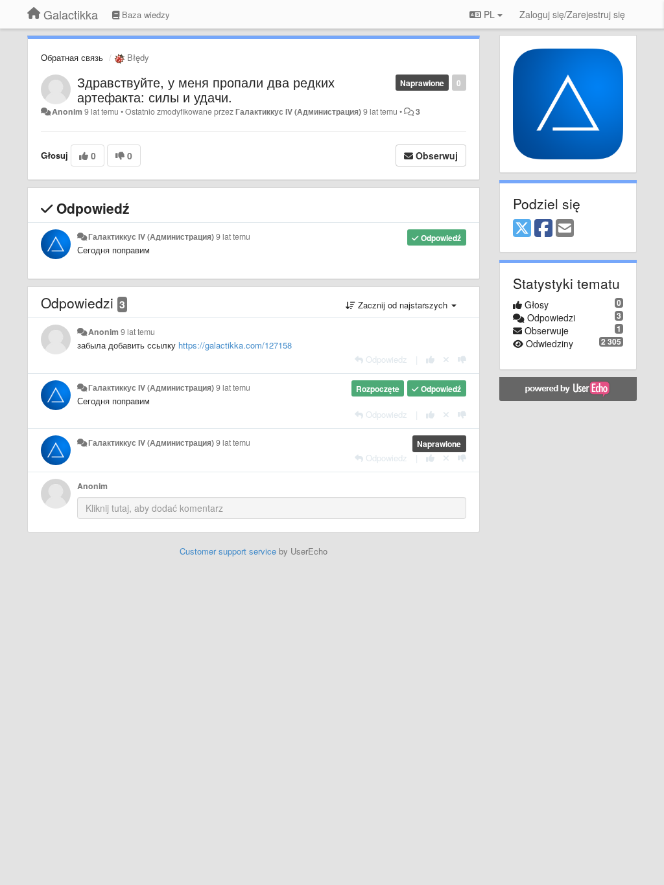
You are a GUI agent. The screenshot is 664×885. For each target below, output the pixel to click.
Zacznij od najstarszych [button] (402, 305)
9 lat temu (233, 236)
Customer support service (228, 551)
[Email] (565, 229)
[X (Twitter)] (522, 229)
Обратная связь (72, 57)
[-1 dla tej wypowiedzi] (462, 359)
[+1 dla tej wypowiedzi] (430, 359)
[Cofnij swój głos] (446, 359)
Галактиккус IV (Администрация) (298, 111)
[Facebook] (543, 229)
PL (489, 14)
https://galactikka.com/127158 (235, 345)
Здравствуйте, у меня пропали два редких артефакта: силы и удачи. (206, 89)
